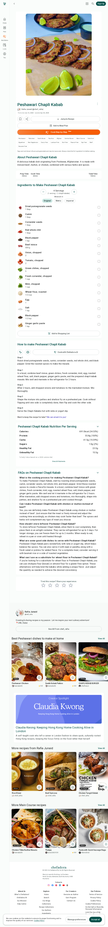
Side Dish (91, 138)
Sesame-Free (23, 146)
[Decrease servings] (43, 192)
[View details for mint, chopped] (20, 285)
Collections (46, 904)
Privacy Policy (95, 898)
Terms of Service (95, 894)
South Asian (41, 138)
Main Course (81, 138)
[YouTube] (64, 885)
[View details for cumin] (20, 215)
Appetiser (22, 142)
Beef (91, 142)
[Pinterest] (57, 885)
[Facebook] (53, 885)
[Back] (14, 3)
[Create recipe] (87, 3)
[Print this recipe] (28, 352)
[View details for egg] (20, 301)
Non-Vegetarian (33, 142)
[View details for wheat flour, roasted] (20, 293)
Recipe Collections (46, 907)
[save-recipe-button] (20, 119)
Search (46, 898)
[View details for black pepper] (20, 239)
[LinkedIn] (60, 885)
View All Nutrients (58, 461)
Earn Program (71, 898)
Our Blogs (46, 901)
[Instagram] (49, 885)
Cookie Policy (95, 901)
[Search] (92, 3)
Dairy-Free (44, 142)
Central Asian (69, 138)
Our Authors (46, 910)
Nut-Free (65, 142)
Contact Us (71, 901)
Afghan (59, 138)
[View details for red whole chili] (20, 231)
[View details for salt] (20, 309)
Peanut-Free (74, 142)
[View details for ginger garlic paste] (20, 325)
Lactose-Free (55, 142)
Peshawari (22, 138)
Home (46, 894)
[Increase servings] (74, 192)
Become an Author (71, 894)
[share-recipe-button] (27, 119)
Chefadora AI (22, 898)
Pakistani (32, 138)
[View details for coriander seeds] (20, 223)
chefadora (58, 867)
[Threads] (68, 885)
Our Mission (21, 901)
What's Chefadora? (21, 894)
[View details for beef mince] (20, 246)
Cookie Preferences (93, 904)
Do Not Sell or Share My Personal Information (94, 908)
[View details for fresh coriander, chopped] (20, 277)
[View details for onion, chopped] (20, 254)
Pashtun (51, 138)
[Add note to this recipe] (20, 352)
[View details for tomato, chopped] (20, 262)
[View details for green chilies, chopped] (20, 270)
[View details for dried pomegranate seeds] (20, 208)
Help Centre (21, 904)
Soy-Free (84, 142)
